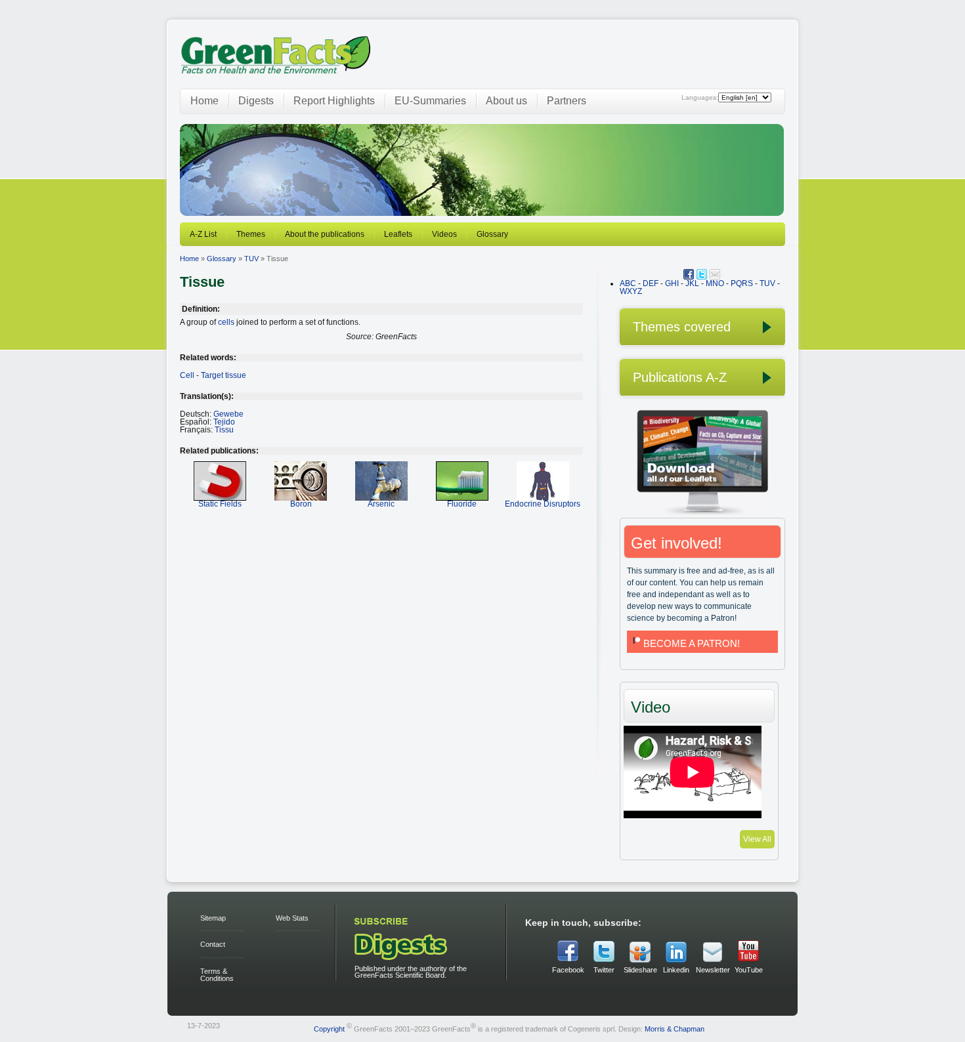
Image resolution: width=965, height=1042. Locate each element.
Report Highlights (334, 100)
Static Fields (220, 504)
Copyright (329, 1028)
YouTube (749, 970)
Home (204, 100)
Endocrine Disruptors (542, 504)
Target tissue (223, 375)
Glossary (492, 234)
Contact (212, 944)
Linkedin (676, 970)
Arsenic (381, 504)
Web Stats (292, 918)
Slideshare (640, 970)
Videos (444, 234)
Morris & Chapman (674, 1028)
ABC (628, 283)
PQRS (742, 283)
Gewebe (228, 414)
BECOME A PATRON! (691, 643)
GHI (672, 283)
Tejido (224, 422)
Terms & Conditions (217, 974)
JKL (692, 283)
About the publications (324, 234)
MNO (715, 283)
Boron (301, 504)
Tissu (224, 429)
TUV (251, 258)
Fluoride (462, 504)
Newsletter (712, 970)
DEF (650, 283)
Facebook (568, 970)
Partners (566, 100)
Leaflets (398, 234)
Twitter (603, 970)
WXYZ (631, 291)
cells (226, 322)
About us (506, 100)
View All (757, 839)
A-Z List (203, 234)
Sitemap (213, 918)
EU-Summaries (430, 100)
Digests (256, 100)
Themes (250, 234)
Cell (187, 375)
